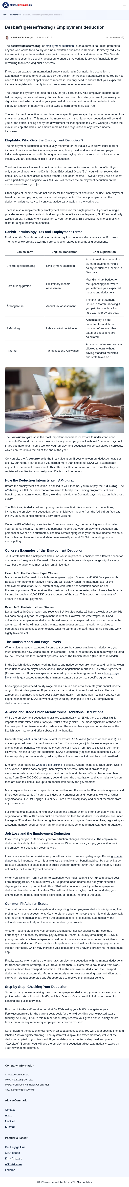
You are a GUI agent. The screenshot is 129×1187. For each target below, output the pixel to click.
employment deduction (60, 45)
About (8, 1115)
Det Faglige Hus (15, 1147)
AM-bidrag (11, 490)
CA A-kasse (12, 1152)
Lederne (10, 1170)
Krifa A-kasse (13, 1158)
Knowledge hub (15, 15)
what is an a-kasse (36, 739)
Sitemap (10, 1126)
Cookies (10, 1121)
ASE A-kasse (13, 1164)
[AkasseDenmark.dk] (17, 5)
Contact (10, 1109)
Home (5, 15)
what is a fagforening (49, 764)
